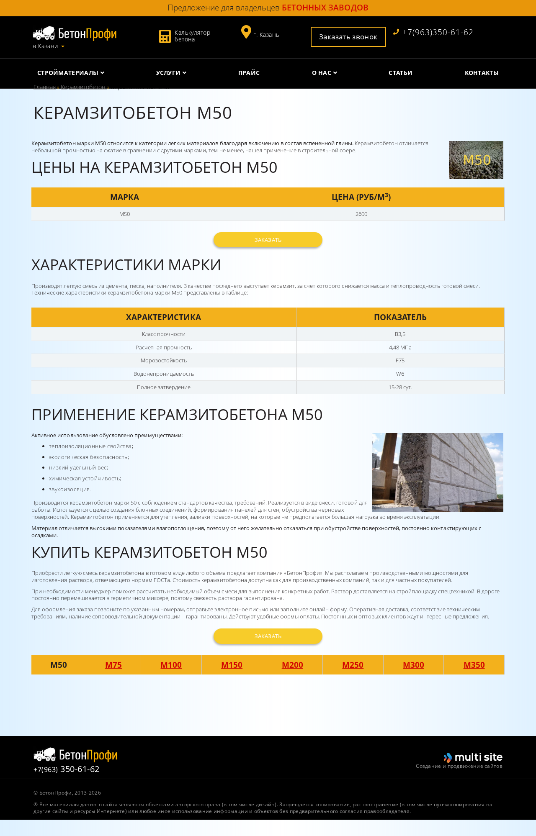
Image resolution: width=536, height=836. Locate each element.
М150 (231, 664)
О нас (322, 73)
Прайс (249, 73)
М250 (352, 664)
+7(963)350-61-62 (438, 32)
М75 (113, 664)
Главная (45, 87)
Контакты (482, 73)
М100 (171, 664)
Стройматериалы (67, 73)
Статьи (400, 73)
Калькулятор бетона (192, 35)
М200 (292, 664)
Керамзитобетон (84, 87)
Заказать (268, 240)
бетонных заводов (325, 7)
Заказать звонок (348, 36)
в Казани (45, 46)
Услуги (168, 73)
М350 (474, 664)
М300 (413, 664)
